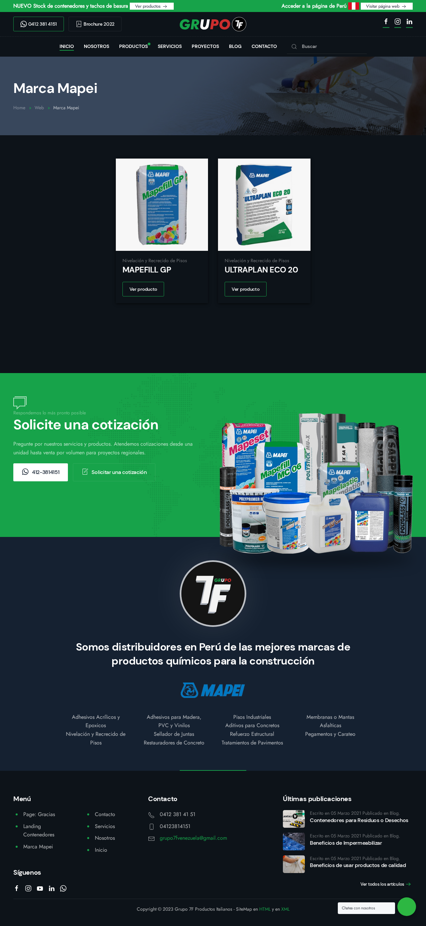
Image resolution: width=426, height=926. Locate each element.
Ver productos (148, 6)
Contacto (264, 46)
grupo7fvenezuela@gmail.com (193, 838)
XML (285, 909)
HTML (265, 909)
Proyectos (205, 46)
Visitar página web (383, 6)
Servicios (170, 46)
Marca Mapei (38, 846)
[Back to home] (213, 24)
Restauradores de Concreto (174, 742)
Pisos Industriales (252, 717)
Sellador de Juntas (174, 734)
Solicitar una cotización (119, 472)
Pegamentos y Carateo (330, 734)
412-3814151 (45, 472)
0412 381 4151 (42, 24)
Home (19, 107)
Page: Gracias (39, 814)
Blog (235, 46)
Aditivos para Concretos (252, 725)
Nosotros (96, 46)
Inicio (67, 46)
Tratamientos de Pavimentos (252, 742)
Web (39, 107)
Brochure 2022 (98, 24)
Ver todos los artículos (382, 884)
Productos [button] (133, 46)
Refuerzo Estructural (252, 734)
